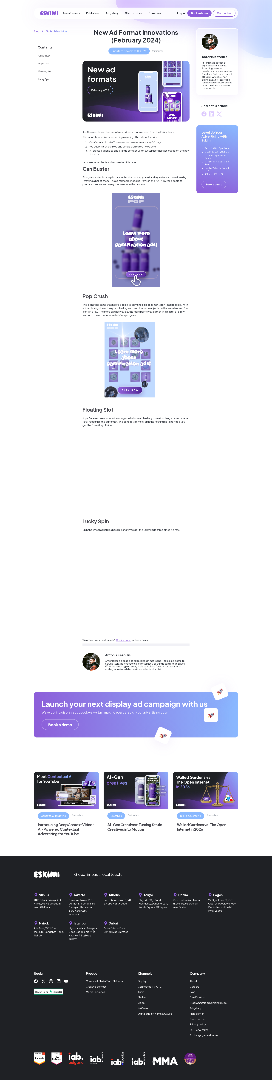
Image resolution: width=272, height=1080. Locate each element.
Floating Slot (45, 71)
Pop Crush (43, 63)
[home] (49, 13)
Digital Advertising (56, 31)
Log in (181, 13)
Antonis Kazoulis (118, 655)
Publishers (92, 13)
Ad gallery (112, 13)
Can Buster (44, 55)
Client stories (133, 13)
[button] (71, 13)
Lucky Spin (43, 79)
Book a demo (199, 13)
